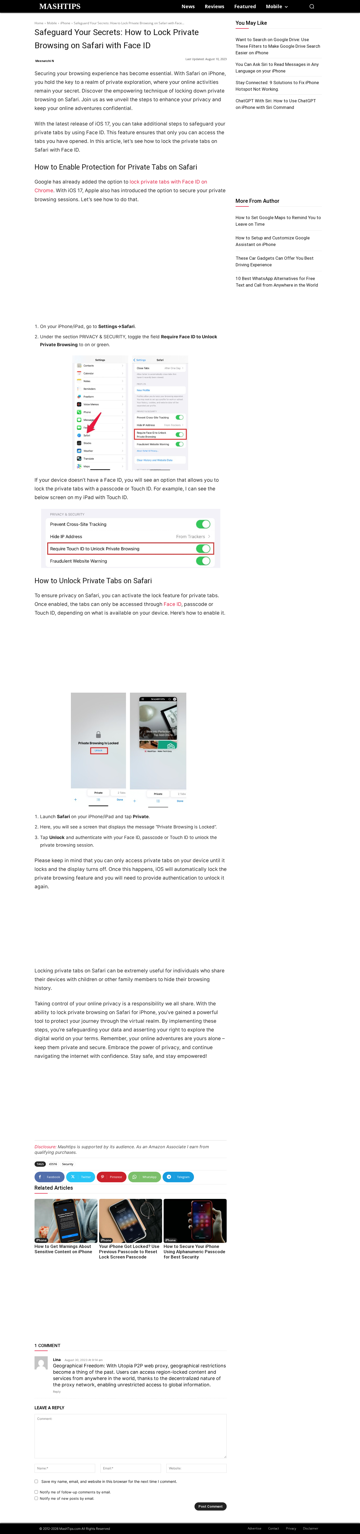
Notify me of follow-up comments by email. (75, 1492)
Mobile (52, 23)
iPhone (65, 23)
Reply (57, 1391)
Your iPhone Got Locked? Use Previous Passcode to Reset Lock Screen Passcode (129, 1252)
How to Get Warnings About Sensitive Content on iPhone (63, 1249)
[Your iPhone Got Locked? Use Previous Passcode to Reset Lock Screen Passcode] (130, 1221)
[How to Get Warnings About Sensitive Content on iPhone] (66, 1221)
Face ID (172, 604)
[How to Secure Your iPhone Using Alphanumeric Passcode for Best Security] (195, 1221)
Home (39, 23)
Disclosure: (45, 1146)
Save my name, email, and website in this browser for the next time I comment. (109, 1481)
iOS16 (53, 1164)
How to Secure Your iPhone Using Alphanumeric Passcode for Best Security (194, 1252)
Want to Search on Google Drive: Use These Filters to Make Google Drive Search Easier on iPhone (278, 46)
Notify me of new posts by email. (67, 1498)
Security (67, 1164)
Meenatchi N (44, 61)
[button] (311, 6)
